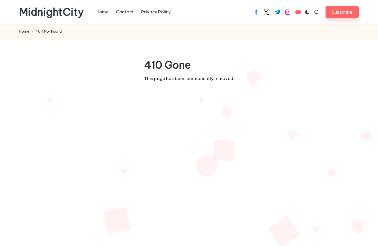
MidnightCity (51, 12)
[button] (342, 12)
